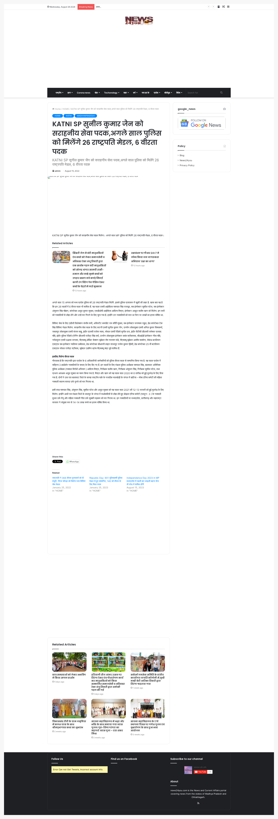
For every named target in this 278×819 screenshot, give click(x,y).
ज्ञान (69, 92)
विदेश (178, 92)
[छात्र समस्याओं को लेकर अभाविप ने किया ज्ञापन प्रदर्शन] (69, 662)
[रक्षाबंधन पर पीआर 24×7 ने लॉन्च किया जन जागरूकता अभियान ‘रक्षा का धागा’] (120, 257)
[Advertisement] (139, 62)
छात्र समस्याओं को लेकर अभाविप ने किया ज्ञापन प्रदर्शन (117, 6)
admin (57, 171)
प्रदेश (156, 92)
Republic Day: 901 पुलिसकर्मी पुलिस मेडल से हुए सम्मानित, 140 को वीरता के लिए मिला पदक (105, 481)
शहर (125, 92)
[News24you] (139, 20)
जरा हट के (145, 92)
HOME (66, 109)
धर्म (134, 92)
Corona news (83, 92)
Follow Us (57, 759)
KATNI (69, 116)
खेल (96, 92)
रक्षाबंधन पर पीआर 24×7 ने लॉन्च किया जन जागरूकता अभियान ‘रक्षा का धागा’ (145, 257)
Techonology (110, 92)
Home (57, 109)
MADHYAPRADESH (86, 116)
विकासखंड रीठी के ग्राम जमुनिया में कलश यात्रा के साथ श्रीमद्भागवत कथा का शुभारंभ (69, 724)
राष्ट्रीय (58, 92)
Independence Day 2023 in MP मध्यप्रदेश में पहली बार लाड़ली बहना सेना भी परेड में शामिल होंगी (143, 481)
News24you (186, 160)
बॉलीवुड (167, 92)
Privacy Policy (187, 165)
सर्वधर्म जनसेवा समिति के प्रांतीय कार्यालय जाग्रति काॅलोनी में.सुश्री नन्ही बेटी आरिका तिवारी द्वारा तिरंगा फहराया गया (148, 679)
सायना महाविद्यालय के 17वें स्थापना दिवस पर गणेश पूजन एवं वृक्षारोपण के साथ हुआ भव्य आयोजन (148, 726)
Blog (182, 155)
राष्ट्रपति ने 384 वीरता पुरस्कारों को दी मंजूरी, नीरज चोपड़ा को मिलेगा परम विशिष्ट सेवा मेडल (69, 481)
